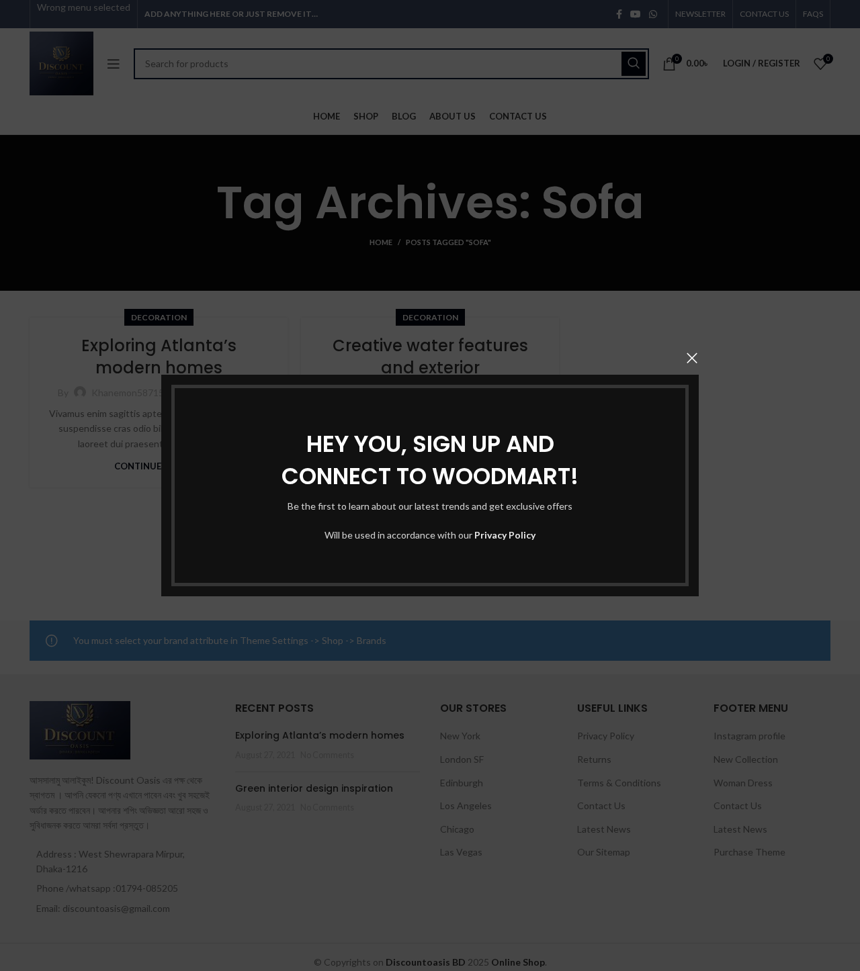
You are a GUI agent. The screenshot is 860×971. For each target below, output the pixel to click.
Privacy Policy (504, 535)
